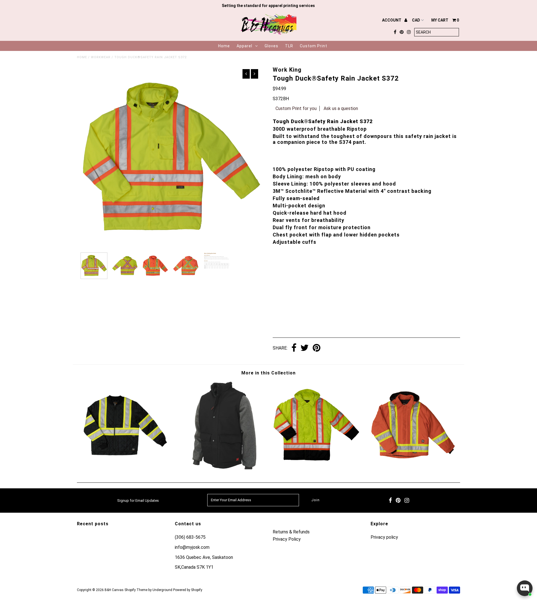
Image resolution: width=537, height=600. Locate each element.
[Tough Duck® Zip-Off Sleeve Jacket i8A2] (221, 467)
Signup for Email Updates (138, 500)
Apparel (244, 46)
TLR (289, 46)
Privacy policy (384, 537)
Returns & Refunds (291, 532)
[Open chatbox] (525, 588)
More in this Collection (268, 373)
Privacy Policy (287, 539)
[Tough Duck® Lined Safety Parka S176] (316, 467)
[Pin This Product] (316, 348)
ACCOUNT (392, 20)
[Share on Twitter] (304, 348)
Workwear (100, 57)
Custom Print (313, 46)
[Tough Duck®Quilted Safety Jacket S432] (125, 467)
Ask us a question (341, 108)
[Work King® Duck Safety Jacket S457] (412, 467)
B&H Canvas (114, 590)
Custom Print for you (296, 108)
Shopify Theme (135, 590)
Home (224, 46)
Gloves (271, 46)
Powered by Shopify (187, 590)
